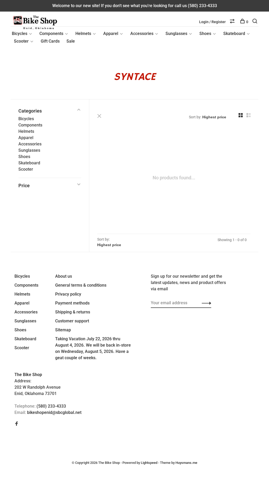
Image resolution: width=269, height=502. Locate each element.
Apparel (110, 33)
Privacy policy (68, 294)
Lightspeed (149, 463)
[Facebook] (16, 424)
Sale (70, 41)
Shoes (205, 33)
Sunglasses (176, 33)
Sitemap (63, 329)
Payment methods (72, 303)
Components (51, 33)
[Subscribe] (205, 303)
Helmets (83, 33)
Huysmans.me (186, 463)
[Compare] (233, 22)
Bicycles (19, 33)
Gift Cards (50, 41)
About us (63, 276)
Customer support (72, 320)
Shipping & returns (72, 312)
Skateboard (234, 33)
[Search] (255, 22)
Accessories (141, 33)
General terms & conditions (80, 285)
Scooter (21, 41)
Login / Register (212, 22)
